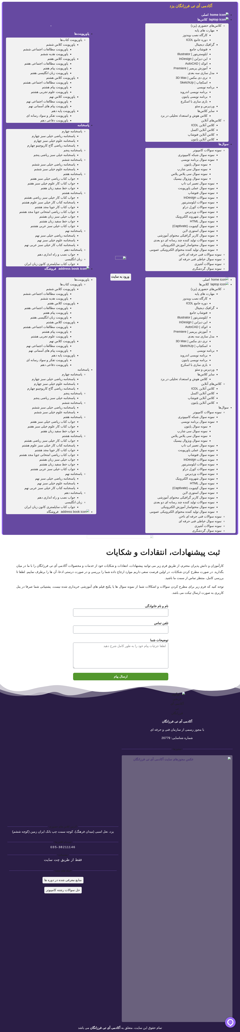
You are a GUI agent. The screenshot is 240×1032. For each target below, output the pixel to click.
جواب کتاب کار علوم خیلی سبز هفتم (51, 183)
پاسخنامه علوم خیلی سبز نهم (56, 240)
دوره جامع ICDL (196, 40)
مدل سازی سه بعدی (201, 73)
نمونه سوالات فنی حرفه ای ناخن (200, 254)
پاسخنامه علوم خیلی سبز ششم (54, 169)
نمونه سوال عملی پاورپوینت (196, 188)
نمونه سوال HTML (202, 221)
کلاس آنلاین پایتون (203, 139)
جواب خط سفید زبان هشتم (57, 221)
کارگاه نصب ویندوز (195, 35)
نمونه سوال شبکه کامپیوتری (196, 155)
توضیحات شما (159, 640)
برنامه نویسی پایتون (194, 96)
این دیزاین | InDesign (193, 59)
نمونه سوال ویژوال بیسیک (190, 178)
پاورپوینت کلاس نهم (62, 96)
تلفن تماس (161, 623)
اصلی (205, 14)
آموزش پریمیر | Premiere (190, 68)
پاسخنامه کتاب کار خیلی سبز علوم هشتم (48, 202)
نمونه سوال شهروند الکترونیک (195, 216)
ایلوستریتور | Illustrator (192, 54)
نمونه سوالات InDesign (199, 197)
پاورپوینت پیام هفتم (55, 68)
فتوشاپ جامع (198, 49)
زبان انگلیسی (73, 259)
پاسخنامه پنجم (73, 150)
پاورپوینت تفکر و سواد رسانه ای (47, 115)
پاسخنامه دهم (73, 249)
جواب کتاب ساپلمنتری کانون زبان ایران (49, 264)
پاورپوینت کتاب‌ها (71, 40)
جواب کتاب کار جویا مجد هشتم (55, 207)
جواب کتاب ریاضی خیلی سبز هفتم (52, 178)
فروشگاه (50, 268)
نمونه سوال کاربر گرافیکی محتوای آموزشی (186, 235)
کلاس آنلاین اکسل (203, 130)
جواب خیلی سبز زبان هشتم (57, 216)
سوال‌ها (224, 144)
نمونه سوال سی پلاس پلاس (189, 174)
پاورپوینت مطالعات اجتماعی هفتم (46, 63)
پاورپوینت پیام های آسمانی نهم (48, 106)
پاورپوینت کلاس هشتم (60, 77)
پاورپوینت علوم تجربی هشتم (49, 92)
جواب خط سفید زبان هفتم (58, 188)
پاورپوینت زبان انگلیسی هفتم (49, 73)
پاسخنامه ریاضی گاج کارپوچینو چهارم (51, 145)
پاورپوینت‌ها (81, 33)
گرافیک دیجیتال (205, 44)
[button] (190, 273)
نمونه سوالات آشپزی (208, 264)
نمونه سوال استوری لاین (199, 231)
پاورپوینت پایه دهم (63, 111)
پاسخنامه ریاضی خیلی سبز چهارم (53, 136)
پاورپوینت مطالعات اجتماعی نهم (47, 101)
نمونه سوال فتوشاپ (201, 193)
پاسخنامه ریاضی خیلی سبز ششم (53, 164)
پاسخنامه (83, 125)
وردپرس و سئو (205, 106)
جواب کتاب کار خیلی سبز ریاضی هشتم (49, 197)
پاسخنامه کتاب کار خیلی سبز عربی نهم (49, 245)
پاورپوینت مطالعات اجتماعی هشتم (45, 82)
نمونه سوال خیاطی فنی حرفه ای (200, 259)
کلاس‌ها (202, 19)
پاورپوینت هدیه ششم (54, 54)
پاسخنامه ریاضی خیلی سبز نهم (55, 235)
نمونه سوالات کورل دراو (199, 207)
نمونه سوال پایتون (195, 164)
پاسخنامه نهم (73, 231)
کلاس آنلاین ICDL (203, 125)
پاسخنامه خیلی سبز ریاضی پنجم (54, 155)
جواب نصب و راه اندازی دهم (56, 254)
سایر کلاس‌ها (206, 111)
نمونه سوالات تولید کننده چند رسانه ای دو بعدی (184, 240)
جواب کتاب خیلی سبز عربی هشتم (53, 226)
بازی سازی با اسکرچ (194, 101)
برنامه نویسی (206, 87)
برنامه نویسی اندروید (193, 92)
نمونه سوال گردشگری (207, 268)
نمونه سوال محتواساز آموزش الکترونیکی (188, 245)
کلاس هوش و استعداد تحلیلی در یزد (184, 115)
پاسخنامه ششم (72, 159)
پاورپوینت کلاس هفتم (61, 59)
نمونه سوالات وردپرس (200, 212)
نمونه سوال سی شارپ (192, 169)
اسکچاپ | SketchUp (193, 82)
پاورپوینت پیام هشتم (55, 87)
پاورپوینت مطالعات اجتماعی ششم (45, 49)
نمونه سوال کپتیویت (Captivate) (193, 226)
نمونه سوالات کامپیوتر (207, 150)
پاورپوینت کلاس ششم (60, 44)
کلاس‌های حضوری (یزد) (206, 25)
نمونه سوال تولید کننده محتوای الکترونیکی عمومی (182, 249)
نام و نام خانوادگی (156, 606)
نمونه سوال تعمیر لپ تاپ (198, 183)
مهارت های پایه (205, 30)
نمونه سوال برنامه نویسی (198, 159)
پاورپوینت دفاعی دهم (54, 120)
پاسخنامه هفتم (72, 174)
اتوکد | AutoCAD (196, 63)
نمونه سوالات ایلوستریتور (198, 202)
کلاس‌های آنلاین (211, 120)
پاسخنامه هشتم (72, 193)
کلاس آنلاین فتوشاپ (201, 134)
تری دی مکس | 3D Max (191, 77)
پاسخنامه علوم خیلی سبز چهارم (54, 140)
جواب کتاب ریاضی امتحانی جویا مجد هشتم (47, 212)
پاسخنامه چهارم (72, 131)
